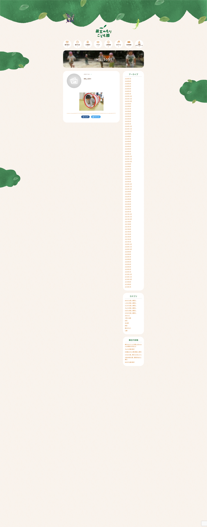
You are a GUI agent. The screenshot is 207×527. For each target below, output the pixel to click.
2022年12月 (128, 184)
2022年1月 (128, 211)
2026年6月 (128, 81)
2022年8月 (128, 194)
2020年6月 (128, 259)
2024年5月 (128, 144)
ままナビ (127, 315)
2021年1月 (128, 242)
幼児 (126, 320)
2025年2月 (128, 121)
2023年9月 (128, 164)
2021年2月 (128, 239)
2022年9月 (128, 191)
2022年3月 (128, 206)
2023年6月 (128, 171)
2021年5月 (128, 231)
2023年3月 (128, 179)
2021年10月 (128, 219)
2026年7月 (128, 78)
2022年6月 (128, 199)
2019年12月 (128, 274)
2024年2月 (128, 151)
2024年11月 (128, 129)
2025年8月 (128, 106)
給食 (126, 325)
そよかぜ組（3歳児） (131, 308)
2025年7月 (128, 109)
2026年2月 (128, 91)
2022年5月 (128, 201)
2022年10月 (128, 189)
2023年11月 (128, 159)
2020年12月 (128, 244)
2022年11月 (128, 186)
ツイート (96, 117)
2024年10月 (128, 131)
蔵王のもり (128, 328)
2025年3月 (128, 119)
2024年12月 (128, 126)
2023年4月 (128, 176)
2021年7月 (128, 226)
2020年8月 (128, 254)
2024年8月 (128, 136)
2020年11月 (128, 247)
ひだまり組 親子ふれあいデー (133, 355)
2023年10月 (128, 161)
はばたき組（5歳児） (131, 310)
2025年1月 (128, 124)
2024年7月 (128, 139)
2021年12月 (128, 214)
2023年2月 (128, 181)
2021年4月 (128, 234)
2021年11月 (128, 216)
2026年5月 (128, 83)
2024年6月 (128, 141)
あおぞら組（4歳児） (131, 300)
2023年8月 (128, 166)
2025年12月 (128, 96)
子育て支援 (128, 318)
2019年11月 (128, 277)
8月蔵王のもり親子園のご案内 (133, 352)
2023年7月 (128, 169)
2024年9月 (128, 134)
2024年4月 (128, 146)
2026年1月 (128, 94)
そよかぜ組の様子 (130, 349)
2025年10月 (128, 101)
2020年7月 (128, 257)
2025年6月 (128, 111)
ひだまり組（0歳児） (131, 313)
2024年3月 (128, 149)
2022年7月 (128, 196)
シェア (86, 117)
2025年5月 (128, 114)
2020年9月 (128, 252)
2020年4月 (128, 264)
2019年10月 (128, 279)
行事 (126, 330)
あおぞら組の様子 (130, 362)
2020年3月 (128, 267)
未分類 (127, 323)
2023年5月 (128, 174)
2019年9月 (128, 282)
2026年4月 (128, 86)
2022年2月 (128, 209)
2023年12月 (128, 156)
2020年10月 (128, 249)
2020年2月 (128, 269)
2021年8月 (128, 224)
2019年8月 (128, 284)
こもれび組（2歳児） (131, 303)
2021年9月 (128, 221)
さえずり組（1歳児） (131, 305)
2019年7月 (128, 287)
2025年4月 (128, 116)
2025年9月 (128, 104)
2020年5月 (128, 262)
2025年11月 (128, 99)
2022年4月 (128, 204)
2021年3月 (128, 236)
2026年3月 (128, 88)
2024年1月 (128, 154)
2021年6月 (128, 229)
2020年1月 (128, 272)
